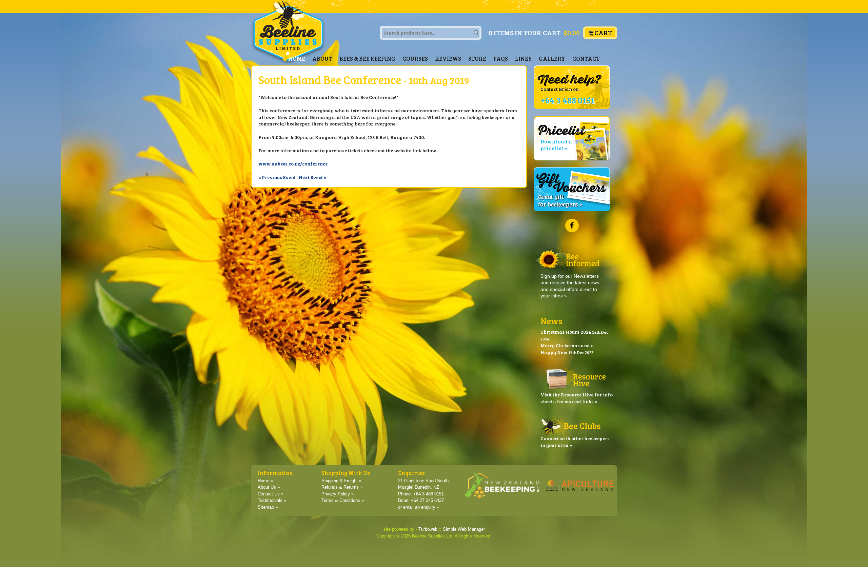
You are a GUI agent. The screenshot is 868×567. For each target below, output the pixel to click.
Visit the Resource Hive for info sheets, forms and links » (576, 398)
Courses (415, 58)
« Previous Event (276, 177)
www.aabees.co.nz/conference (293, 163)
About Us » (269, 487)
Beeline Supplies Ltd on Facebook (572, 225)
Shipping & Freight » (341, 480)
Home (296, 58)
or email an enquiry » (418, 507)
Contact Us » (270, 494)
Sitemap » (268, 507)
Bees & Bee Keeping (367, 58)
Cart (603, 32)
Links (523, 58)
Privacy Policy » (337, 494)
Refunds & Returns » (341, 487)
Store (477, 58)
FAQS (500, 58)
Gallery (552, 58)
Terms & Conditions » (342, 500)
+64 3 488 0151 (428, 494)
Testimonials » (272, 500)
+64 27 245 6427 (427, 500)
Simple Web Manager (464, 529)
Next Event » (313, 177)
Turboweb (427, 529)
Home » (265, 480)
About (322, 58)
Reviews (448, 58)
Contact (586, 58)
